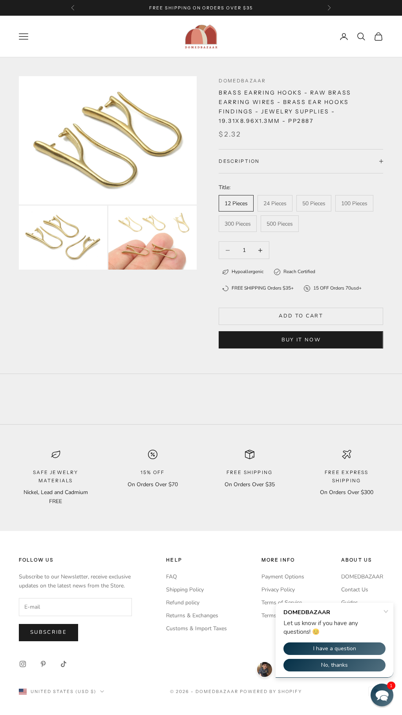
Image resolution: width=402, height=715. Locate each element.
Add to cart (301, 315)
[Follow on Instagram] (23, 664)
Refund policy (182, 602)
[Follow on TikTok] (64, 664)
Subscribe (48, 632)
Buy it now (301, 339)
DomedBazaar (242, 81)
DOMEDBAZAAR (362, 576)
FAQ (171, 576)
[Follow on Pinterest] (43, 664)
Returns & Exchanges (192, 615)
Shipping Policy (185, 589)
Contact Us (354, 589)
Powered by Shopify (271, 691)
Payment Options (282, 576)
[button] (382, 695)
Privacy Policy (278, 589)
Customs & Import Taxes (196, 628)
